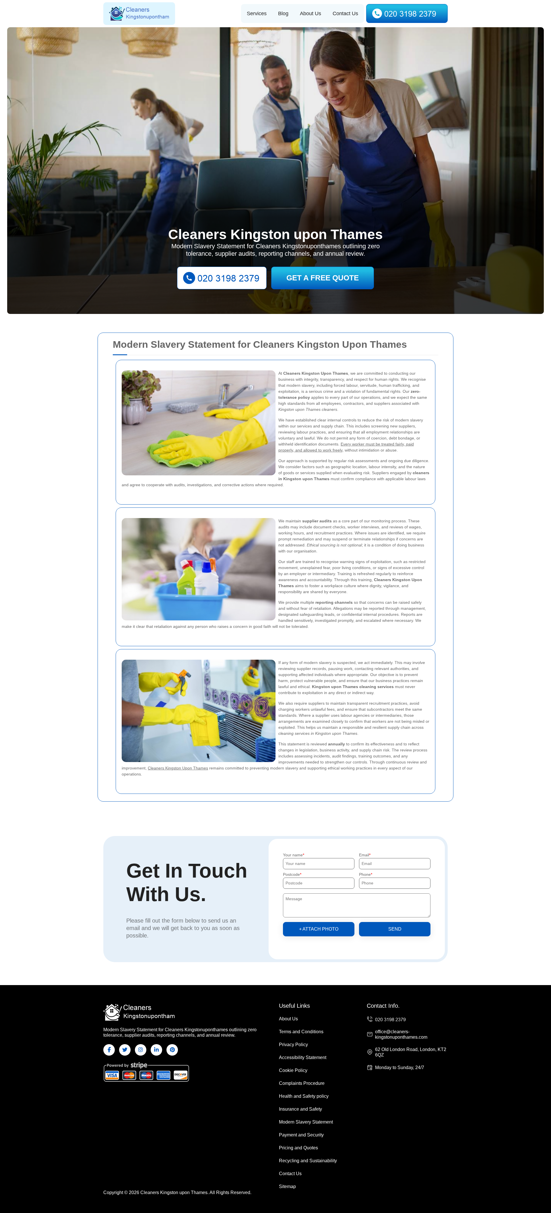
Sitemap (287, 1186)
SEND (394, 929)
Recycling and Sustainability (308, 1160)
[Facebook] (109, 1050)
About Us (310, 13)
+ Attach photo (318, 929)
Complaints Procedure (302, 1083)
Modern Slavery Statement (306, 1122)
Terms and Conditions (301, 1031)
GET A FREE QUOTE (322, 278)
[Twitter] (125, 1050)
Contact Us (345, 13)
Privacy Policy (293, 1044)
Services (257, 13)
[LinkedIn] (156, 1050)
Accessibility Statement (302, 1057)
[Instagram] (140, 1050)
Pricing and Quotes (298, 1147)
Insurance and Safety (300, 1109)
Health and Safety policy (304, 1096)
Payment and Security (301, 1134)
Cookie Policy (293, 1070)
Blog (283, 13)
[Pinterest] (172, 1050)
